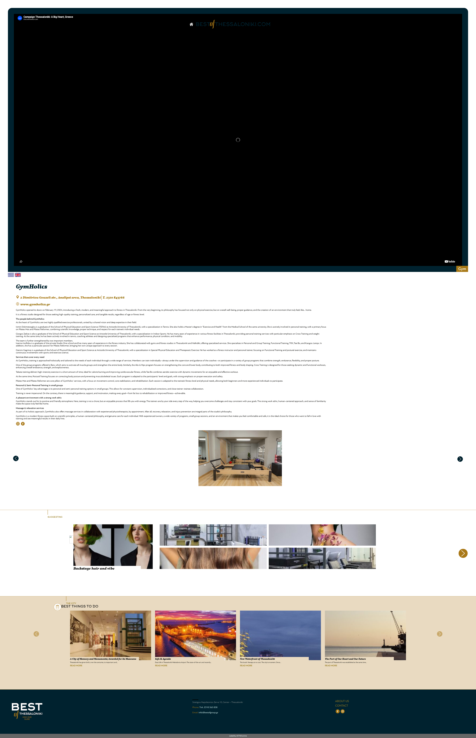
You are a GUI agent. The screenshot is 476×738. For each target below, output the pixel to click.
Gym (462, 269)
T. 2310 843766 (114, 297)
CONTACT (341, 705)
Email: (195, 712)
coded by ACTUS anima (238, 736)
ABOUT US (342, 701)
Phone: (195, 707)
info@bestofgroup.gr (208, 712)
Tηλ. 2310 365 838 (208, 707)
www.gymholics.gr (35, 304)
